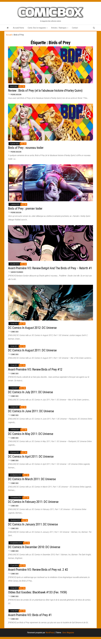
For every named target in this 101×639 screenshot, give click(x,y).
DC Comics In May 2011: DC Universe (30, 434)
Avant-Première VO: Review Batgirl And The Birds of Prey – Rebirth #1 (50, 268)
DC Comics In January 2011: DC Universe (33, 524)
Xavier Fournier (17, 272)
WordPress (50, 632)
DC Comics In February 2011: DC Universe (33, 502)
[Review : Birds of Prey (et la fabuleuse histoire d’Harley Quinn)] (50, 65)
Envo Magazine (68, 632)
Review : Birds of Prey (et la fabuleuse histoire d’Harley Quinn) (45, 90)
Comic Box (14, 332)
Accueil (9, 35)
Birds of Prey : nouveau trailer (25, 148)
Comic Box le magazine (37, 28)
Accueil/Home (18, 28)
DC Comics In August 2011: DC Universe (32, 350)
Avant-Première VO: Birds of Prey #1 (30, 615)
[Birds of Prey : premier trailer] (50, 183)
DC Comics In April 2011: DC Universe (30, 456)
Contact (75, 28)
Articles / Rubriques (59, 28)
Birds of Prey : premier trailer (25, 208)
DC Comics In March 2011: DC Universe (32, 479)
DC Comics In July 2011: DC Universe (30, 392)
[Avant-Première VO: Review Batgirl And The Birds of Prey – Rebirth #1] (50, 243)
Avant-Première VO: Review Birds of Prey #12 (35, 369)
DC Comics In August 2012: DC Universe (32, 328)
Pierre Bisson (16, 95)
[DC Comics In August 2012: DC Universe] (50, 302)
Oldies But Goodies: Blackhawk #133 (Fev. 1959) (37, 592)
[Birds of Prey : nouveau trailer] (50, 122)
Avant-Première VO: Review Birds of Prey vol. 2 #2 (38, 569)
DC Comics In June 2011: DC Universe (31, 411)
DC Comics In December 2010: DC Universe (34, 547)
